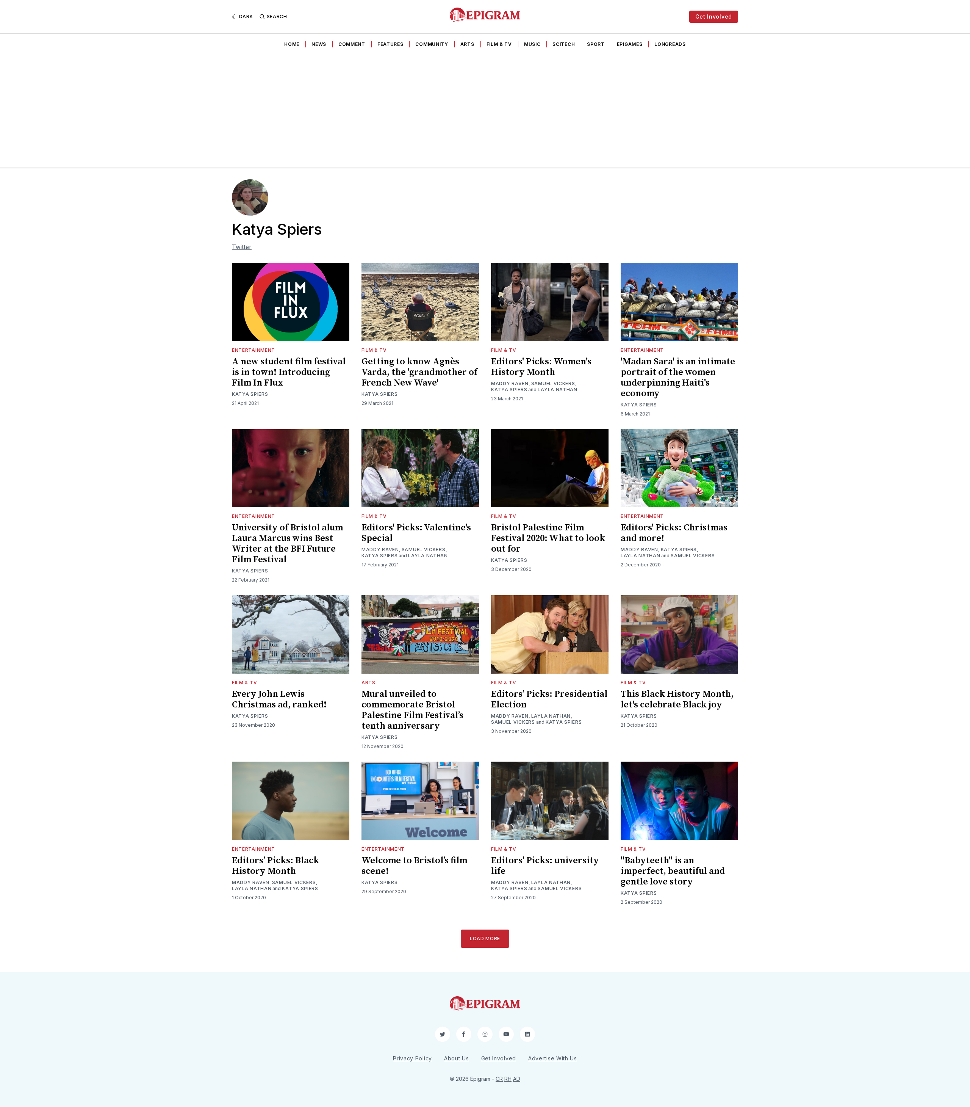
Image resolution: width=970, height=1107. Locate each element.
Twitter (242, 247)
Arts (467, 44)
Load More (485, 938)
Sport (596, 44)
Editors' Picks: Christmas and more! (674, 533)
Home (291, 44)
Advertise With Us (552, 1058)
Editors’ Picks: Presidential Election (549, 699)
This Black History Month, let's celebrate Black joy (677, 699)
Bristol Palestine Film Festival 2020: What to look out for (548, 538)
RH (508, 1079)
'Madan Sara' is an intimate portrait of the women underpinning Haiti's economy (678, 377)
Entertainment (253, 350)
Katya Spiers (250, 394)
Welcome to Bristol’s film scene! (414, 866)
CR (499, 1079)
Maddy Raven (510, 383)
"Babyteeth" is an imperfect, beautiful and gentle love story (673, 871)
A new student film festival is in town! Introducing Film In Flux (289, 372)
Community (431, 44)
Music (532, 44)
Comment (351, 44)
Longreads (669, 44)
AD (516, 1079)
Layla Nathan (557, 389)
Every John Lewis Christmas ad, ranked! (279, 699)
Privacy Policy (412, 1058)
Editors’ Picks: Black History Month (275, 866)
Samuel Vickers (553, 383)
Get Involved (713, 16)
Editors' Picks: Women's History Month (541, 367)
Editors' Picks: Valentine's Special (416, 533)
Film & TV (499, 44)
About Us (456, 1058)
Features (390, 44)
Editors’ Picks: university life (545, 866)
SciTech (563, 44)
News (318, 44)
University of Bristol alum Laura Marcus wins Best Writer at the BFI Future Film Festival (287, 543)
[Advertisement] (485, 110)
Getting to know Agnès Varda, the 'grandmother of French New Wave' (419, 372)
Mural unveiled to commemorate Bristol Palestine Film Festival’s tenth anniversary (412, 710)
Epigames (630, 44)
